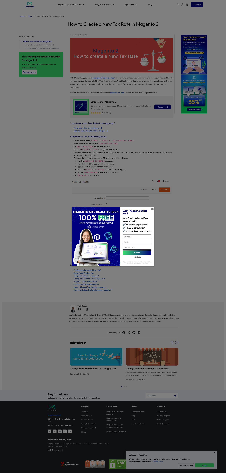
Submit (137, 252)
